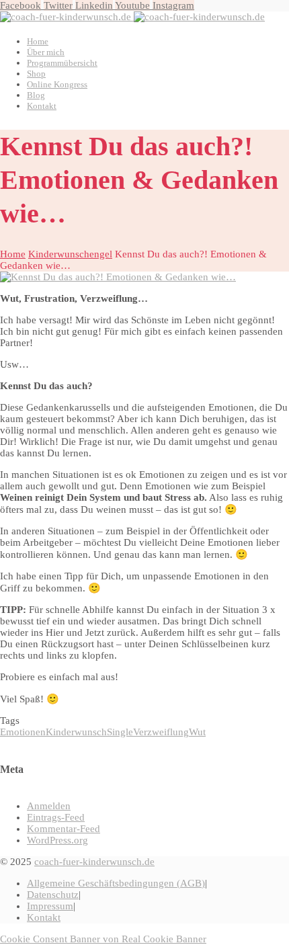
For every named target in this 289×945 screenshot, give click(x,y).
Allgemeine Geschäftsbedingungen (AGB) (116, 883)
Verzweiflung (161, 732)
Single (120, 732)
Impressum (50, 906)
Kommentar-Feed (63, 828)
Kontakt (43, 917)
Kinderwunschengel (70, 254)
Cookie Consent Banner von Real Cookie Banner (103, 939)
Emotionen (23, 732)
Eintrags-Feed (56, 817)
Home (13, 254)
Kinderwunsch (76, 732)
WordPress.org (57, 840)
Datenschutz (53, 894)
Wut (197, 732)
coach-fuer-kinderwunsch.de (94, 861)
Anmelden (49, 805)
